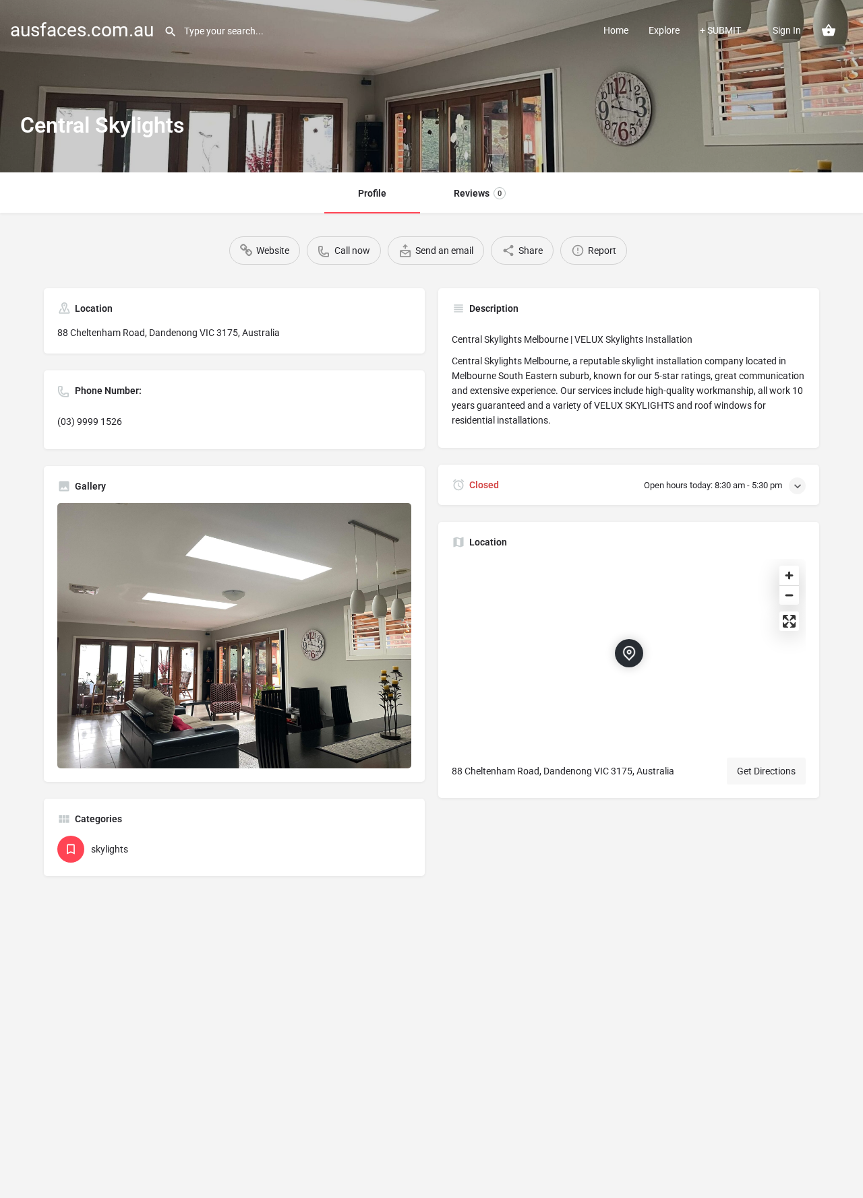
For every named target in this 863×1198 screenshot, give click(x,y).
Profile (372, 193)
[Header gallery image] (431, 86)
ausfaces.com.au (82, 30)
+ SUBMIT (720, 30)
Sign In (787, 30)
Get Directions (766, 771)
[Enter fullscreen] (789, 621)
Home (615, 30)
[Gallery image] (234, 635)
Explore (664, 30)
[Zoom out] (789, 595)
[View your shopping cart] (828, 30)
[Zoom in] (789, 575)
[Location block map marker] (629, 653)
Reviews (478, 193)
